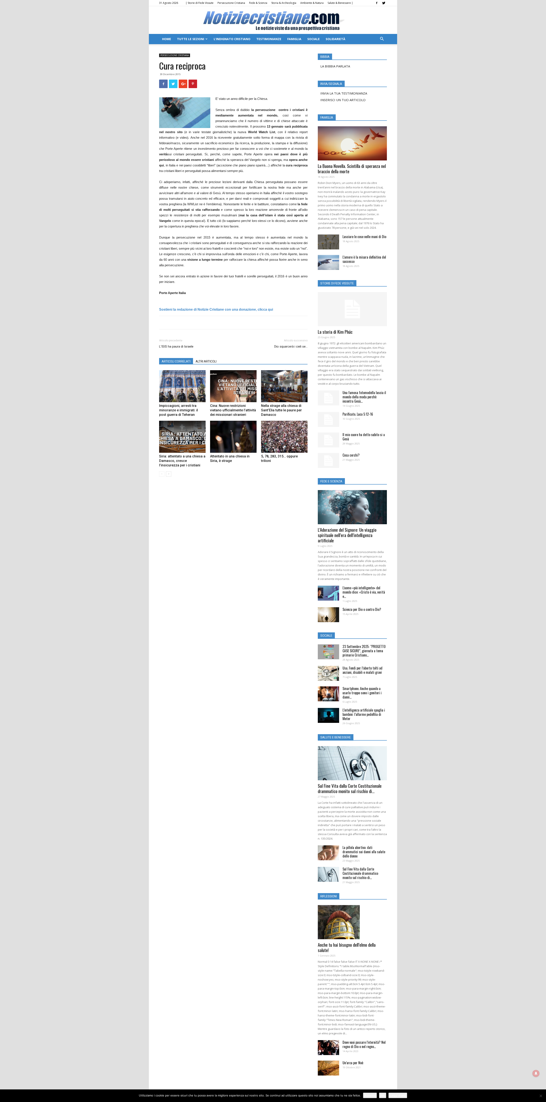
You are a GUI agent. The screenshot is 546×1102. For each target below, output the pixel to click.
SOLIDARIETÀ (335, 39)
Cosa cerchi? (351, 455)
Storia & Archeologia (283, 3)
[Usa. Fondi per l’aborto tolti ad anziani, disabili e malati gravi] (328, 673)
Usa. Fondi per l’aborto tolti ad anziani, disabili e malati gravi (362, 670)
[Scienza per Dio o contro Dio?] (328, 614)
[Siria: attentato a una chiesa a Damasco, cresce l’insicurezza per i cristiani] (182, 437)
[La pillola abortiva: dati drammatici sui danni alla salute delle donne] (328, 852)
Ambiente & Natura (312, 3)
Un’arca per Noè (353, 1062)
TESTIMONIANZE (268, 39)
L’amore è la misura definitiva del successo (364, 259)
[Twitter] (383, 3)
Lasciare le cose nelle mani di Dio (364, 236)
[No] (541, 1096)
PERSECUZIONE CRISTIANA (174, 55)
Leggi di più (397, 1095)
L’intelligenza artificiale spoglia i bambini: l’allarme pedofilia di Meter (364, 714)
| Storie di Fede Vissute (199, 3)
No (383, 1095)
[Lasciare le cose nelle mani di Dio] (328, 241)
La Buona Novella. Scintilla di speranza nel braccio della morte (352, 169)
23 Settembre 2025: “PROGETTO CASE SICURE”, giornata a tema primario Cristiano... (364, 651)
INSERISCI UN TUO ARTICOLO (343, 100)
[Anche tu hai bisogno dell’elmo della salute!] (352, 922)
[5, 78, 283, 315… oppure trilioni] (284, 437)
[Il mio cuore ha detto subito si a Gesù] (328, 439)
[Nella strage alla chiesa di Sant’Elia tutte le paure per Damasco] (284, 386)
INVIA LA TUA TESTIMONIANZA (343, 93)
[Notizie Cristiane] (273, 20)
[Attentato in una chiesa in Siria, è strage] (233, 437)
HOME (166, 39)
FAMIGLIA (294, 39)
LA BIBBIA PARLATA (335, 66)
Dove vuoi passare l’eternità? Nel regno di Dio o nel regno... (364, 1044)
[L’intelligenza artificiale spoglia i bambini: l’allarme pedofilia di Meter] (328, 715)
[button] (382, 39)
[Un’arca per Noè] (328, 1068)
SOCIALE (313, 39)
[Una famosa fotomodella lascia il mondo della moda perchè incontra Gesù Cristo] (328, 397)
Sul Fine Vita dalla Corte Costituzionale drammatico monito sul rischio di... (350, 788)
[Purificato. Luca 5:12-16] (328, 419)
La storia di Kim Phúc (335, 331)
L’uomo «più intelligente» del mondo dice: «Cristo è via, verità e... (364, 592)
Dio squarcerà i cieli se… (291, 346)
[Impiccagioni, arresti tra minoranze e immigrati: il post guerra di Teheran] (182, 386)
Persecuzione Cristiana (231, 3)
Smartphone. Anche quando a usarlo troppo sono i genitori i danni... (362, 693)
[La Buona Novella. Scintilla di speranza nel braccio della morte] (352, 143)
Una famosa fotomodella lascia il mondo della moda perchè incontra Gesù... (364, 397)
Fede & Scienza (258, 3)
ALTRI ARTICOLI (206, 361)
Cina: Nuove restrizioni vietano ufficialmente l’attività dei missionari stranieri (233, 410)
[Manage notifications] (536, 1073)
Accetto (370, 1095)
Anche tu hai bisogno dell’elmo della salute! (347, 947)
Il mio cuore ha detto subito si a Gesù (364, 436)
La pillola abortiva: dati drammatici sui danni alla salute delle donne (364, 852)
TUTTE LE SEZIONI (190, 39)
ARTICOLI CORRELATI (176, 361)
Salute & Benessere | (340, 3)
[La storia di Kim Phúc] (352, 309)
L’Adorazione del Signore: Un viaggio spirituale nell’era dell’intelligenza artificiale (347, 535)
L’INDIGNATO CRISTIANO (232, 39)
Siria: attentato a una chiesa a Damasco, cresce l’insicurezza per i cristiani (182, 460)
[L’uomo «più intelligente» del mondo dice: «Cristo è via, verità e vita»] (328, 593)
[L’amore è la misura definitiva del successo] (328, 262)
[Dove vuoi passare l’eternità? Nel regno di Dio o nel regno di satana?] (328, 1047)
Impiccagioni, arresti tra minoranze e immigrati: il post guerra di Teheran (178, 410)
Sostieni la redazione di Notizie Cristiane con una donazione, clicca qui (216, 309)
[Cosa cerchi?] (328, 460)
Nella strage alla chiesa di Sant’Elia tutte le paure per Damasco (281, 410)
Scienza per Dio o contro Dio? (362, 609)
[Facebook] (376, 3)
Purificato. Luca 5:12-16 (358, 414)
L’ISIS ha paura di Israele (176, 346)
